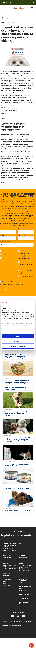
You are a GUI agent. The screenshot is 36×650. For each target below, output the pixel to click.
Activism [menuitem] (21, 563)
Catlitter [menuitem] (5, 563)
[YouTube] (23, 617)
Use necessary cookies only (18, 346)
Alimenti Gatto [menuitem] (7, 559)
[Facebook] (12, 617)
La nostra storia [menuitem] (24, 561)
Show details (27, 331)
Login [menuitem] (20, 588)
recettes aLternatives (17, 98)
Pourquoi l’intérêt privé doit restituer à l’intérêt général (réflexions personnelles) (14, 356)
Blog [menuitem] (4, 581)
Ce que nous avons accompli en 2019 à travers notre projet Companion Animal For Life (17, 440)
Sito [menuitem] (20, 582)
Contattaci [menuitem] (22, 596)
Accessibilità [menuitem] (6, 575)
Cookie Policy (16, 626)
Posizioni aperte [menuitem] (24, 604)
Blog (6, 18)
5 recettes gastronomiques (24, 103)
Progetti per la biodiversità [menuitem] (23, 567)
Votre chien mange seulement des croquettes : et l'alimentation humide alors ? (17, 414)
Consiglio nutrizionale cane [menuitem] (9, 569)
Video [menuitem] (5, 583)
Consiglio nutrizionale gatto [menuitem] (9, 565)
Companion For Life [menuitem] (25, 565)
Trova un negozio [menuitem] (24, 598)
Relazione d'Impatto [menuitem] (25, 570)
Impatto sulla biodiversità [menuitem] (7, 572)
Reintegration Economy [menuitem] (23, 558)
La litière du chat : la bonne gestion (17, 511)
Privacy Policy (19, 284)
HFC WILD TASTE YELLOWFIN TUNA (16, 488)
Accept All (18, 336)
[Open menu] (32, 8)
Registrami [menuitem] (22, 590)
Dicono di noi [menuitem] (7, 585)
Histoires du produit (8, 22)
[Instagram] (18, 617)
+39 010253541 (8, 549)
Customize (17, 341)
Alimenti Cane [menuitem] (7, 561)
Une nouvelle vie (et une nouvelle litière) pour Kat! (16, 465)
